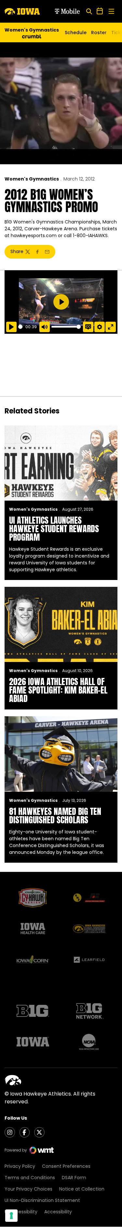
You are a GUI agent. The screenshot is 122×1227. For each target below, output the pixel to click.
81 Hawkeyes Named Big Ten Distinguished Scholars (55, 815)
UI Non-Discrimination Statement (42, 1200)
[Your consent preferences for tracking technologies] (11, 1215)
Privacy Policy (20, 1166)
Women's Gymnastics (32, 179)
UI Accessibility (21, 1211)
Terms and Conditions (30, 1177)
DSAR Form (74, 1177)
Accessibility (58, 1211)
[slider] (20, 327)
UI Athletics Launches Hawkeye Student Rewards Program (54, 529)
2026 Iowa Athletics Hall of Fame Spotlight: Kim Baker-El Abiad (58, 690)
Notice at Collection (81, 1189)
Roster (99, 32)
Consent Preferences (66, 1166)
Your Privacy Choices (28, 1189)
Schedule (76, 32)
